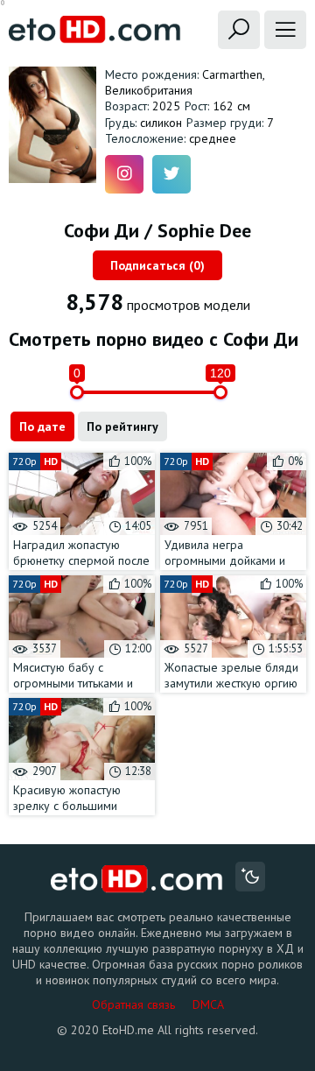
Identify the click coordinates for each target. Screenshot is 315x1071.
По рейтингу (122, 426)
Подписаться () (157, 265)
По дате (42, 426)
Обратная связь (133, 1004)
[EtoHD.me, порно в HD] (137, 879)
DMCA (208, 1004)
